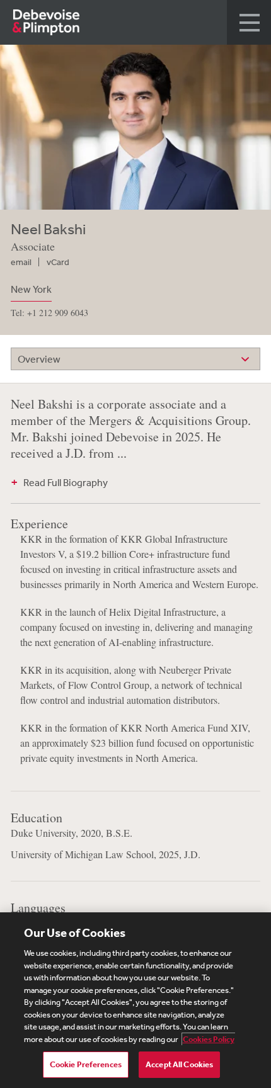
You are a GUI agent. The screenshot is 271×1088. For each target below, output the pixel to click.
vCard (58, 262)
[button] (249, 22)
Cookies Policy (208, 1039)
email (21, 262)
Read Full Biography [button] (65, 482)
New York (31, 289)
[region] (135, 1000)
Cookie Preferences (86, 1064)
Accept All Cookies (179, 1064)
